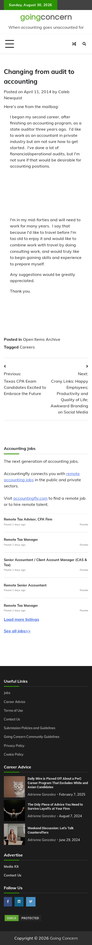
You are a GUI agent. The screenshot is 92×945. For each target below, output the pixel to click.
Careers (27, 347)
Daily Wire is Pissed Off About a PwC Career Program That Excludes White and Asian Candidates (58, 783)
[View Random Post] (74, 44)
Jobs (7, 693)
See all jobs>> (17, 630)
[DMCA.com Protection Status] (23, 920)
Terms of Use (13, 710)
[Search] (84, 44)
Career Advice (14, 702)
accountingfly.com (30, 498)
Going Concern (64, 938)
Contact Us (12, 719)
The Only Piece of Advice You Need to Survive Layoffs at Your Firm (55, 807)
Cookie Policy (14, 754)
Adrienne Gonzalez (42, 794)
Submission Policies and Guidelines (29, 728)
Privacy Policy (14, 746)
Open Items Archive (41, 339)
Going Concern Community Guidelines (31, 737)
